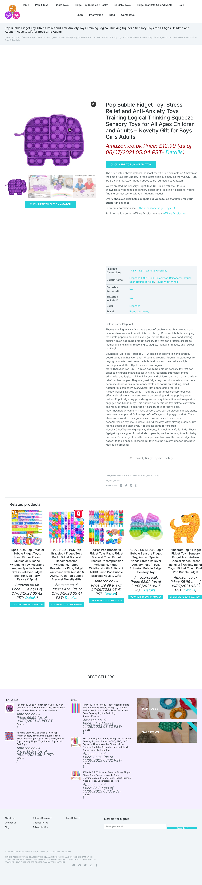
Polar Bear (161, 278)
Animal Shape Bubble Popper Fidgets (39, 37)
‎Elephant (134, 305)
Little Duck (147, 278)
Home (7, 37)
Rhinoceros (175, 278)
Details (174, 152)
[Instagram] (91, 865)
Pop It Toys (16, 37)
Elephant (134, 278)
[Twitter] (85, 865)
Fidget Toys (115, 480)
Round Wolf (162, 281)
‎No (131, 289)
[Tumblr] (96, 865)
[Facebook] (79, 865)
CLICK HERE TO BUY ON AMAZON (50, 204)
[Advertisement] (96, 68)
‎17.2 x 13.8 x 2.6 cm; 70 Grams (148, 270)
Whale (174, 281)
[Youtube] (74, 865)
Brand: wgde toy (139, 311)
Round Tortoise (145, 281)
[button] (121, 485)
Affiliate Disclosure (174, 213)
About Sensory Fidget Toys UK (157, 208)
